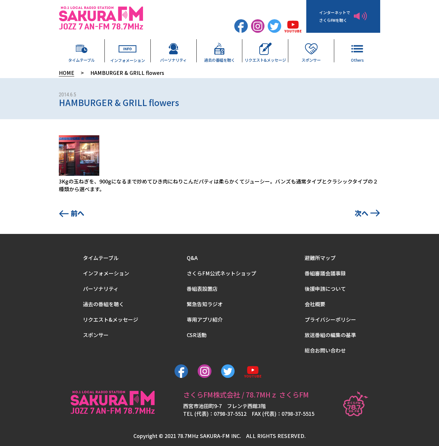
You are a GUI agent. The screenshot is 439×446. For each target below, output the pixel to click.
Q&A (192, 258)
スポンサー (311, 59)
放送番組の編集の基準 (330, 335)
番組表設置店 (202, 288)
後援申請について (325, 288)
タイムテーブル (81, 59)
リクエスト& (265, 59)
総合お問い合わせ (325, 350)
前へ (77, 213)
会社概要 (315, 304)
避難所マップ (320, 258)
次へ (361, 213)
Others (357, 59)
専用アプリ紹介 (205, 319)
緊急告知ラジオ (205, 304)
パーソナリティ (173, 59)
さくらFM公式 (221, 273)
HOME (66, 72)
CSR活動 (197, 335)
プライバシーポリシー (330, 319)
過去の (219, 59)
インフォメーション (127, 60)
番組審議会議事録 (325, 273)
